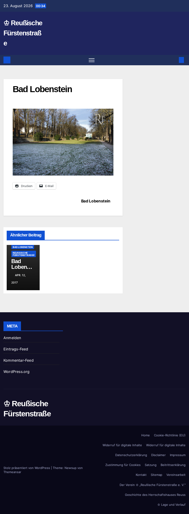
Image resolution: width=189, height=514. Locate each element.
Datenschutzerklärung (131, 455)
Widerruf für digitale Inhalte (122, 445)
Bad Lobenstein (95, 201)
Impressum (178, 455)
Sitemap (156, 475)
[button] (174, 60)
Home (145, 435)
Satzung (151, 465)
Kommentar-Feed (18, 360)
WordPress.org (16, 371)
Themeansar (12, 472)
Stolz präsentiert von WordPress (27, 468)
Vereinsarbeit (176, 475)
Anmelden (12, 337)
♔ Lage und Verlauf (171, 504)
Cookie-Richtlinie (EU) (170, 435)
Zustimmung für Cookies (123, 465)
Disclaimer (158, 455)
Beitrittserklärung (173, 465)
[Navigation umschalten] (91, 60)
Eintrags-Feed (15, 349)
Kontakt (141, 475)
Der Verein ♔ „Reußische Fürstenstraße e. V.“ (153, 485)
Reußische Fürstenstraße (24, 253)
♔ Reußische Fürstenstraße (22, 33)
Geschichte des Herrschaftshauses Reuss (155, 495)
